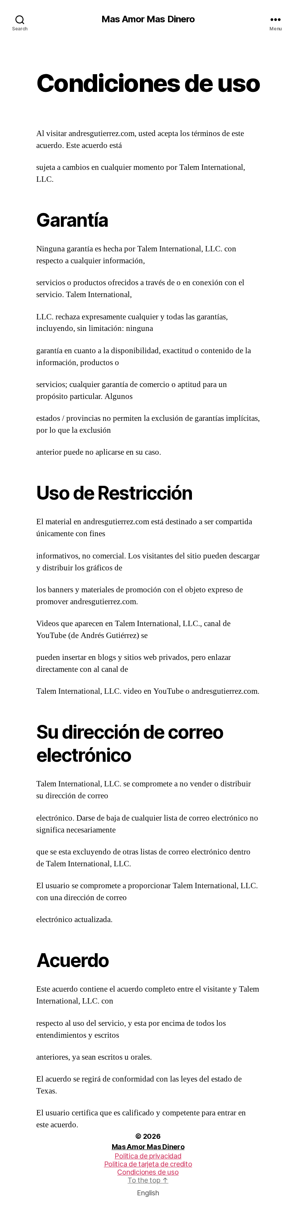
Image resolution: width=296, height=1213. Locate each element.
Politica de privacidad (147, 1156)
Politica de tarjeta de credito (148, 1164)
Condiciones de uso (147, 1172)
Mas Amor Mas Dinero (147, 19)
